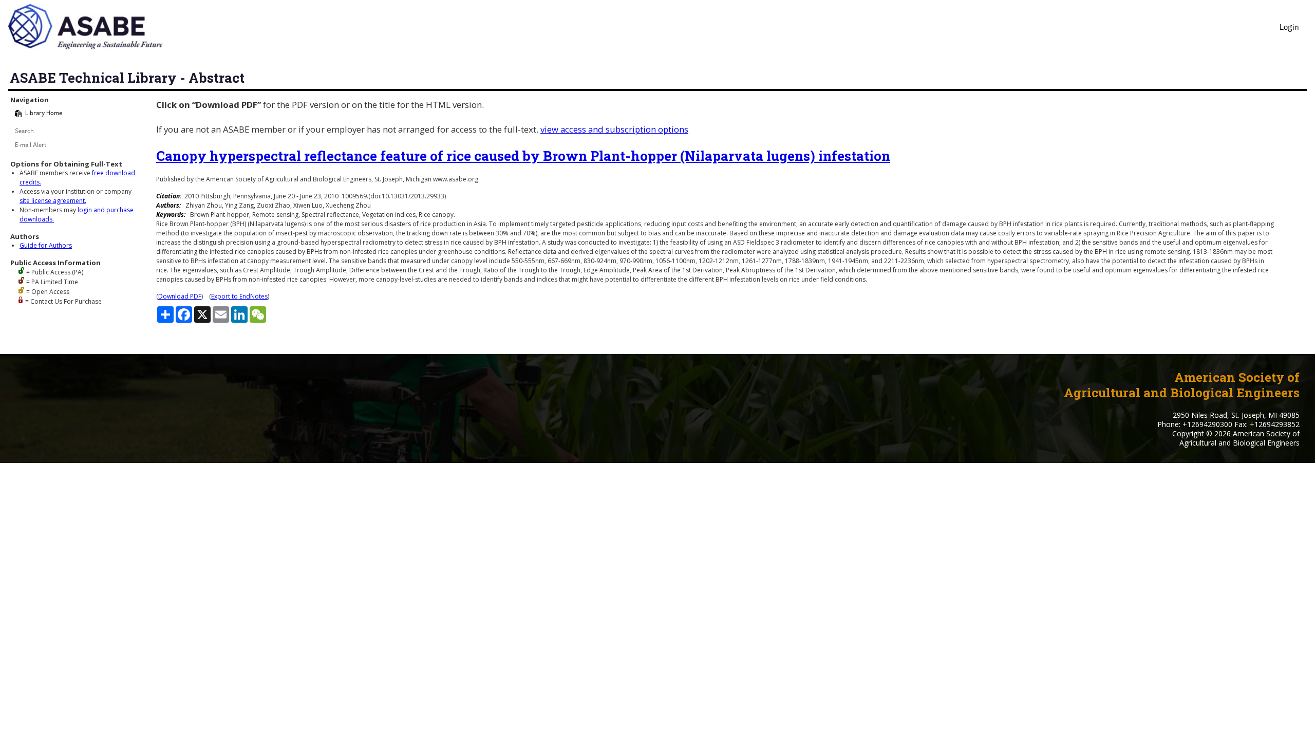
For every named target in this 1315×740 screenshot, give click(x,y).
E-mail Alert (30, 146)
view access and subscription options (614, 129)
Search (24, 132)
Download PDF (179, 296)
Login (1289, 28)
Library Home (43, 114)
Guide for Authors (46, 245)
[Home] (18, 113)
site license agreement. (53, 200)
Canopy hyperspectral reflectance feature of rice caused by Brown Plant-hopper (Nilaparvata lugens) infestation (523, 155)
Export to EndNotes (239, 296)
